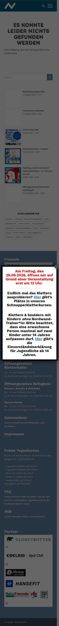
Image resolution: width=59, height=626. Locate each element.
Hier (37, 297)
